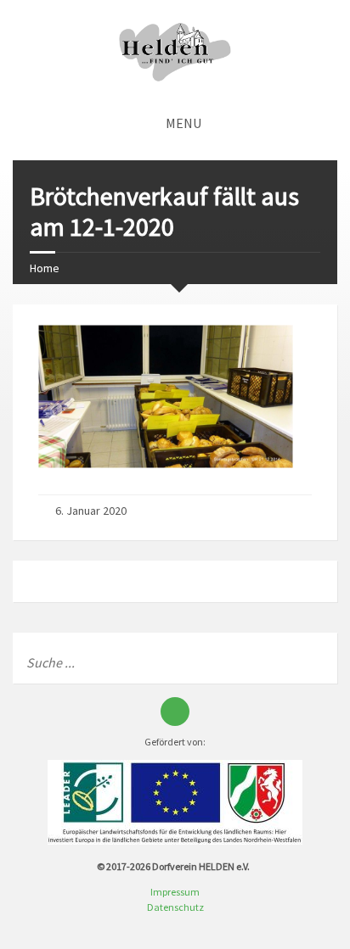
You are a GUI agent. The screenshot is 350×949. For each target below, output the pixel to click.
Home (44, 268)
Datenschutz (175, 907)
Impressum (175, 891)
